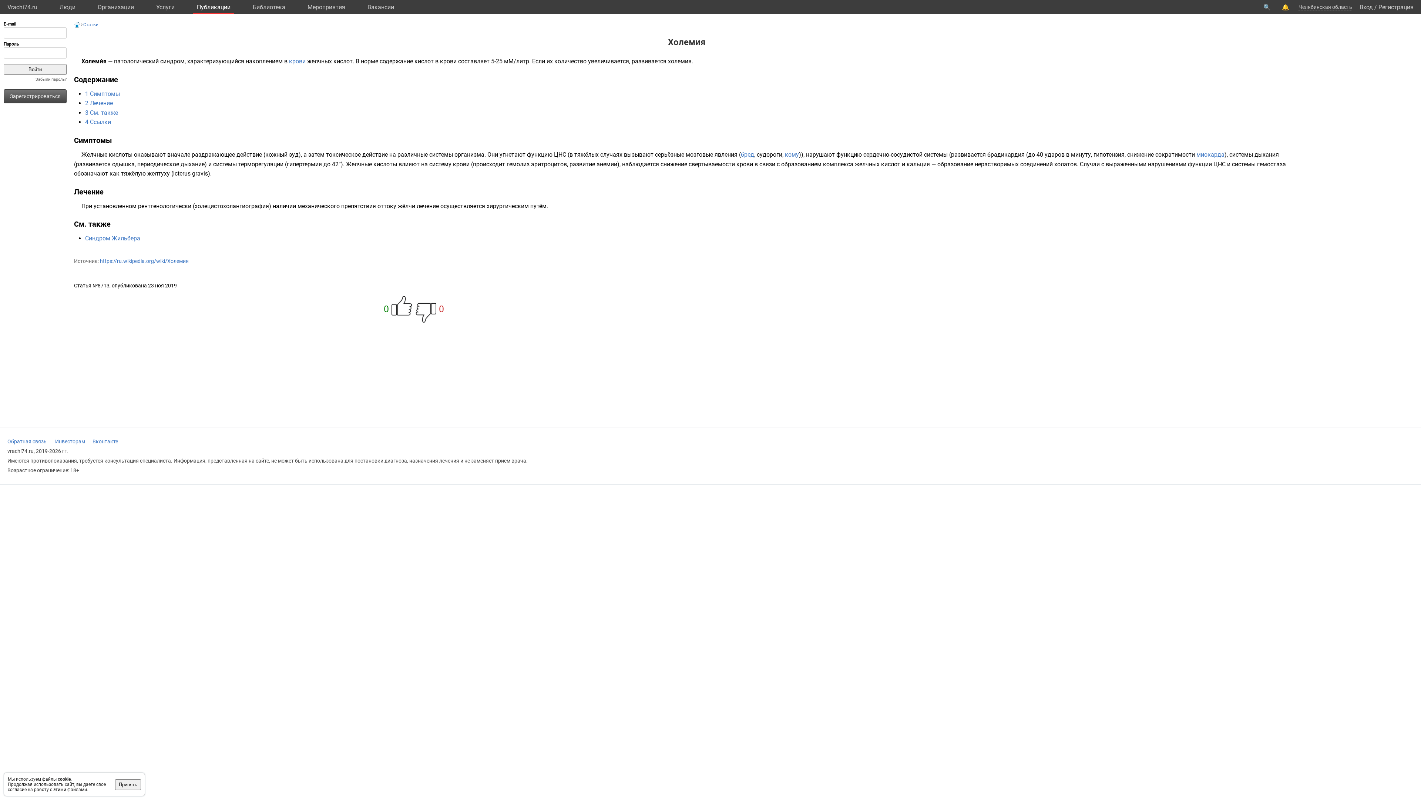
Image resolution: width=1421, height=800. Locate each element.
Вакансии (380, 7)
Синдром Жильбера (112, 238)
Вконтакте (105, 441)
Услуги (165, 7)
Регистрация (1396, 7)
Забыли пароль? (51, 79)
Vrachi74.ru (22, 7)
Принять (128, 784)
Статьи (90, 24)
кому (792, 154)
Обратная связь (27, 441)
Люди (67, 7)
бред (747, 154)
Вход (1366, 7)
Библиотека (269, 7)
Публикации (214, 7)
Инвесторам (70, 441)
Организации (116, 7)
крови (297, 61)
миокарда (1210, 154)
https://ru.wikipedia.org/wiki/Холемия (144, 261)
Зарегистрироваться (35, 96)
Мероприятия (326, 7)
